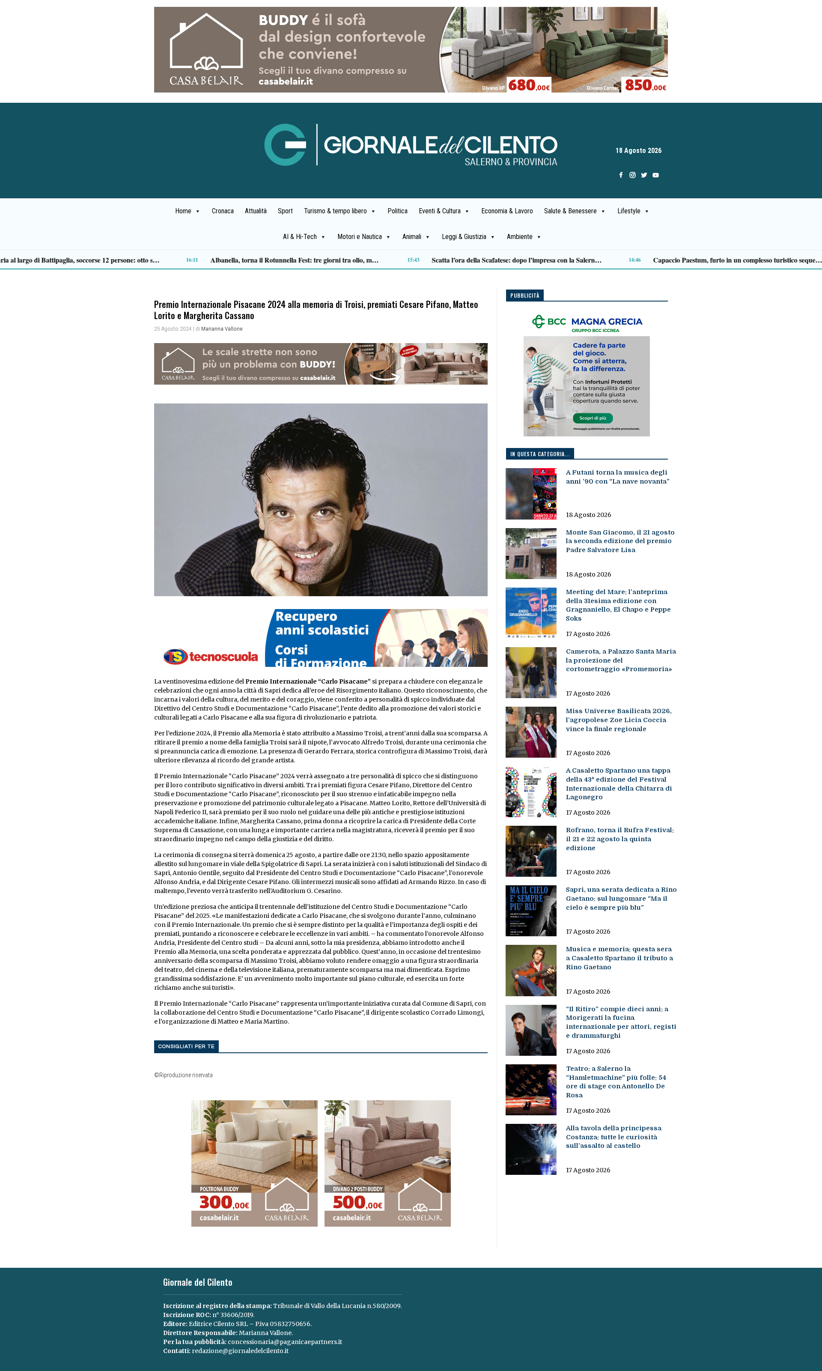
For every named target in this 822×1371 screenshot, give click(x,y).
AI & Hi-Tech (300, 237)
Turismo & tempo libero (335, 211)
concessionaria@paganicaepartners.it (285, 1342)
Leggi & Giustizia (464, 237)
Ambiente (520, 237)
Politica (397, 211)
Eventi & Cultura (440, 211)
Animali (411, 237)
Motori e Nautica (359, 237)
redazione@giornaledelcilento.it (240, 1351)
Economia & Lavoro (507, 211)
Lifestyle (628, 211)
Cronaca (223, 211)
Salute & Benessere (570, 211)
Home (183, 211)
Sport (285, 211)
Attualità (256, 211)
